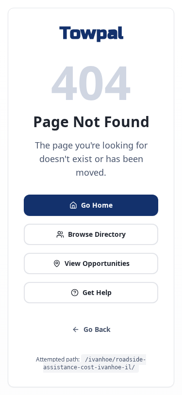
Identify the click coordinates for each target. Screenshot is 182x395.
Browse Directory (97, 234)
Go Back (97, 329)
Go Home (97, 205)
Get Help (97, 292)
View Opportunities (97, 263)
